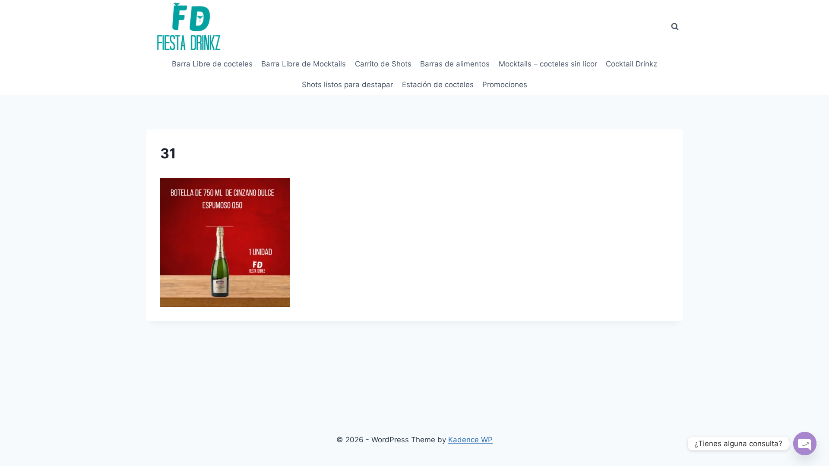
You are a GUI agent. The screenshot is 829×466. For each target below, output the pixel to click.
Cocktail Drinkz (631, 64)
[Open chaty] (804, 443)
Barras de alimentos (455, 64)
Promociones (504, 84)
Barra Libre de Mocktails (303, 64)
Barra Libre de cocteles (212, 64)
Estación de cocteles (438, 84)
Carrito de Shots (383, 64)
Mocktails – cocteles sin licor (548, 64)
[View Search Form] (675, 27)
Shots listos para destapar (347, 84)
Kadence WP (470, 439)
